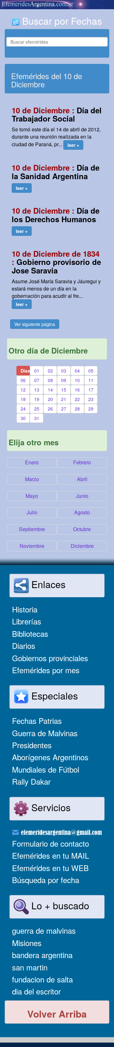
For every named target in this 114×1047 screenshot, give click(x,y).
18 (23, 399)
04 (77, 370)
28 (77, 408)
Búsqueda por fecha (45, 879)
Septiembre (32, 529)
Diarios (23, 645)
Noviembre (32, 545)
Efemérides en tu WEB (50, 867)
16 (77, 389)
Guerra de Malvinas (45, 732)
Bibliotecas (30, 633)
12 (23, 389)
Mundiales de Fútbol (45, 769)
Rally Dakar (31, 781)
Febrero (82, 462)
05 (90, 370)
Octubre (82, 529)
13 (36, 389)
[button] (73, 145)
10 (77, 380)
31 (36, 418)
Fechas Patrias (37, 720)
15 (63, 389)
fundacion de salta (42, 979)
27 (63, 408)
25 (36, 408)
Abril (82, 479)
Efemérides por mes (45, 669)
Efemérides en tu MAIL (50, 855)
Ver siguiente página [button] (34, 324)
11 (90, 380)
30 (23, 418)
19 (36, 399)
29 (90, 408)
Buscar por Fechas (61, 21)
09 (63, 380)
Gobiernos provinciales (50, 657)
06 (23, 380)
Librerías (26, 621)
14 (50, 389)
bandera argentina (42, 954)
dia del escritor (36, 991)
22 (77, 399)
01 (36, 370)
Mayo (32, 495)
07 (36, 380)
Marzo (32, 479)
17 (90, 389)
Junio (82, 495)
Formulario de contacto (50, 843)
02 (50, 370)
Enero (32, 462)
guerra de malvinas (44, 930)
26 (50, 408)
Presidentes (32, 744)
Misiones (26, 942)
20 (50, 399)
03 (63, 370)
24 (23, 408)
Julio (32, 512)
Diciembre (82, 545)
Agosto (82, 512)
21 (63, 399)
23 (90, 399)
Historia (24, 609)
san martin (30, 967)
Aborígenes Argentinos (50, 756)
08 (50, 380)
